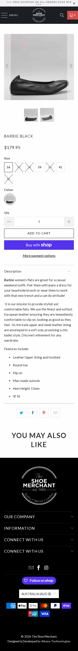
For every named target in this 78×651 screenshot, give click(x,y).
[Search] (62, 15)
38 (29, 167)
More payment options (39, 256)
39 (39, 167)
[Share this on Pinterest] (44, 412)
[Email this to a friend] (55, 412)
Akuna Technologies (55, 641)
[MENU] (2, 15)
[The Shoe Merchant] (39, 15)
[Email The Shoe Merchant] (31, 568)
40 (50, 167)
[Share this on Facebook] (32, 412)
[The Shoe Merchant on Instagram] (46, 568)
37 (19, 167)
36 (8, 167)
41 (60, 167)
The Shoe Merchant (44, 636)
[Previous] (7, 65)
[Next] (70, 65)
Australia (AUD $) (36, 594)
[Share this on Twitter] (21, 412)
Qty (6, 212)
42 (8, 179)
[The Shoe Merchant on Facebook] (39, 568)
